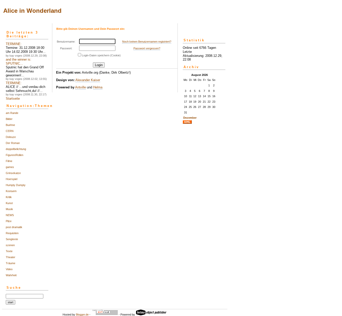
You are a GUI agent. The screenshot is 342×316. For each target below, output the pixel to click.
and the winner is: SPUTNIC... (18, 61)
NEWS (10, 215)
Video (9, 269)
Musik (9, 209)
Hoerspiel (11, 179)
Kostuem (11, 191)
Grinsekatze (13, 173)
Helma (97, 87)
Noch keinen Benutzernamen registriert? (146, 41)
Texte (9, 251)
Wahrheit (11, 275)
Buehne (10, 124)
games (10, 167)
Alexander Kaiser (87, 80)
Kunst (9, 203)
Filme (9, 161)
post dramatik (14, 227)
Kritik (9, 197)
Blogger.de (82, 314)
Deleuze (11, 136)
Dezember (190, 117)
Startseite (13, 98)
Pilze (9, 221)
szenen (10, 245)
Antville (80, 87)
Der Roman (13, 142)
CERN (10, 130)
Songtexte (12, 239)
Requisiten (12, 233)
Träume (10, 263)
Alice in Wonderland (32, 10)
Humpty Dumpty (16, 185)
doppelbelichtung (16, 148)
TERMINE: (14, 44)
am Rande (12, 112)
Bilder (9, 118)
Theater (10, 257)
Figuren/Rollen (14, 154)
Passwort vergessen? (146, 48)
